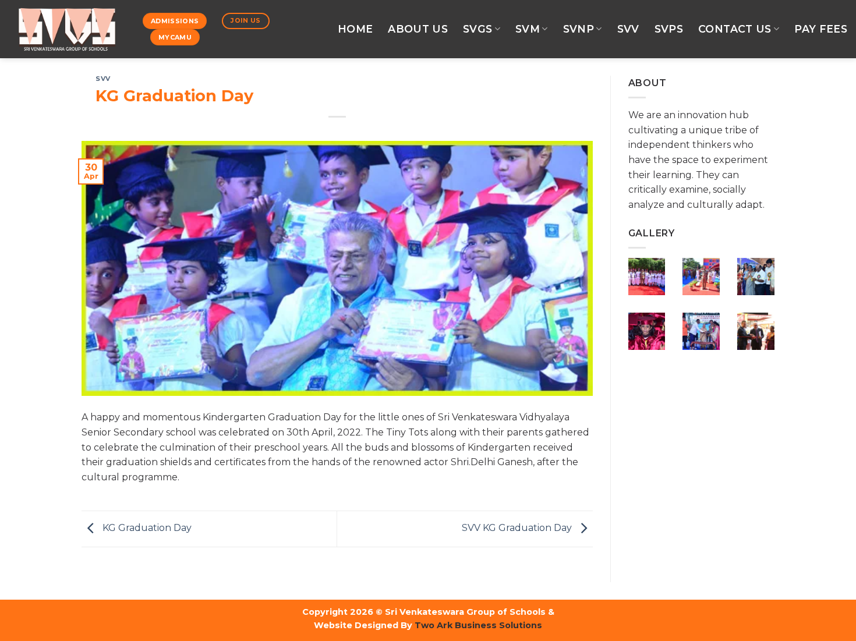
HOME (355, 29)
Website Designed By (363, 625)
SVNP (578, 29)
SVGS (477, 29)
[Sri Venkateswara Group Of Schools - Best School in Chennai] (67, 29)
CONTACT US (735, 29)
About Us (418, 29)
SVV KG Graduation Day (518, 528)
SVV (628, 29)
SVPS (669, 29)
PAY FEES (820, 29)
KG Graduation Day (146, 528)
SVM (527, 29)
